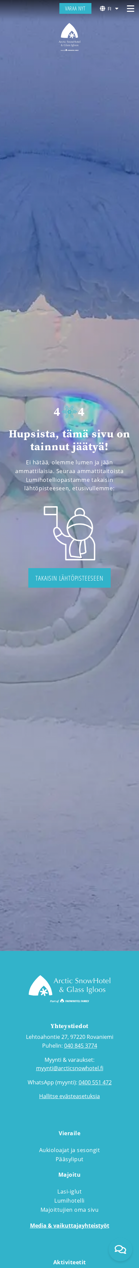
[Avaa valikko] (130, 8)
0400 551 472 (95, 1082)
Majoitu (69, 1174)
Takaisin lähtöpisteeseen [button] (69, 578)
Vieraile (69, 1133)
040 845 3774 (80, 1045)
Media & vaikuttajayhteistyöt (69, 1225)
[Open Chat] (120, 1249)
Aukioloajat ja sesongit (69, 1150)
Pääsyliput (70, 1159)
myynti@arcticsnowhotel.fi (69, 1068)
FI (109, 8)
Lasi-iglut (69, 1191)
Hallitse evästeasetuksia (69, 1096)
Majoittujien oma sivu (69, 1209)
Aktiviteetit (69, 1262)
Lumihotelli (69, 1200)
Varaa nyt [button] (75, 8)
